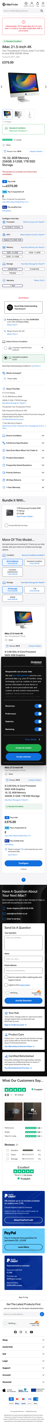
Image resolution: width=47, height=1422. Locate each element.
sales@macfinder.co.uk (17, 913)
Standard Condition (20, 358)
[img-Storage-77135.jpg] (9, 512)
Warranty (25, 280)
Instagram (21, 1332)
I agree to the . (19, 985)
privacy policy (24, 985)
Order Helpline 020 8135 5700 (20, 908)
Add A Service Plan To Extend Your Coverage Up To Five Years (23, 427)
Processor (25, 222)
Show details (30, 739)
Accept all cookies (23, 748)
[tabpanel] (23, 807)
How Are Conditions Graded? (33, 555)
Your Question (10, 933)
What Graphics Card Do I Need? (32, 235)
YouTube (31, 1332)
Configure (23, 863)
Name (7, 954)
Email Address (11, 965)
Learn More (35, 366)
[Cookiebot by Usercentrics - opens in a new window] (32, 662)
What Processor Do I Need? (33, 222)
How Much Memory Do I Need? (32, 247)
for (20, 514)
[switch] (38, 714)
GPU (25, 234)
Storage (25, 264)
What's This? (39, 280)
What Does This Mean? (17, 131)
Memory (25, 247)
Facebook (15, 1332)
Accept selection (23, 757)
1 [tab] (23, 880)
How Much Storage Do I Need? (32, 264)
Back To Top (23, 1297)
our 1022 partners (21, 675)
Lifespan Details (35, 151)
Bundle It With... (13, 501)
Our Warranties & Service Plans (18, 1046)
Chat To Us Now (13, 919)
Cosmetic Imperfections (22, 348)
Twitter (26, 1332)
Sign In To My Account (14, 1025)
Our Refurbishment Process (12, 419)
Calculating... (7, 211)
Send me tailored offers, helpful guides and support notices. (25, 978)
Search (41, 11)
